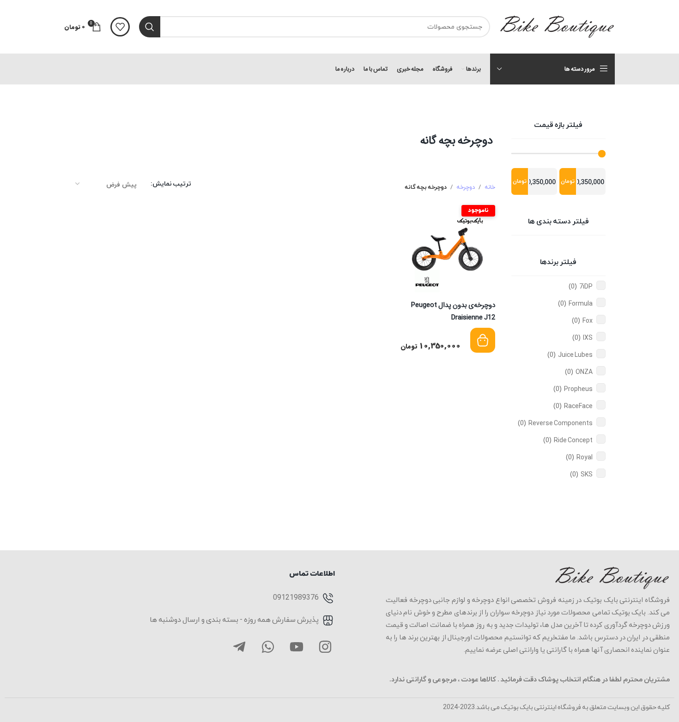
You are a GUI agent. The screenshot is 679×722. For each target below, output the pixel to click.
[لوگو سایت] (557, 26)
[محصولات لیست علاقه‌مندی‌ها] (120, 27)
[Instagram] (325, 646)
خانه (490, 187)
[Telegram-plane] (239, 646)
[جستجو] (149, 26)
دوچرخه (465, 187)
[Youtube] (296, 646)
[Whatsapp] (268, 646)
